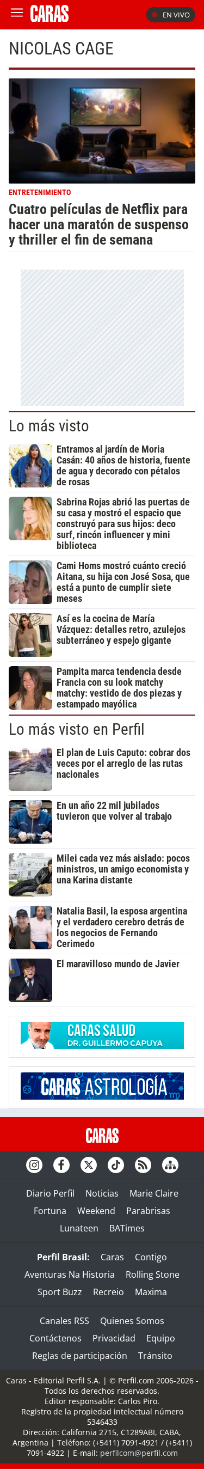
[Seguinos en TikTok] (116, 1165)
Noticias (102, 1193)
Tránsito (155, 1356)
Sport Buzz (60, 1292)
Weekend (96, 1211)
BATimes (127, 1228)
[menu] (17, 14)
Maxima (151, 1292)
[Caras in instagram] (34, 1165)
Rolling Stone (153, 1274)
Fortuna (50, 1211)
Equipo (160, 1338)
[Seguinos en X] (89, 1165)
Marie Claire (153, 1193)
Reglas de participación (79, 1356)
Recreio (108, 1292)
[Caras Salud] (102, 1046)
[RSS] (143, 1165)
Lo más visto (49, 426)
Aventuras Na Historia (69, 1274)
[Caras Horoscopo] (102, 1096)
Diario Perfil (50, 1193)
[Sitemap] (170, 1165)
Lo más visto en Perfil (77, 729)
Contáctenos (55, 1338)
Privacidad (113, 1338)
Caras (112, 1257)
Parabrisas (148, 1211)
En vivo (176, 15)
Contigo (151, 1257)
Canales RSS (64, 1321)
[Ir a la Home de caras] (49, 19)
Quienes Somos (132, 1321)
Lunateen (79, 1228)
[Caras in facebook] (61, 1165)
